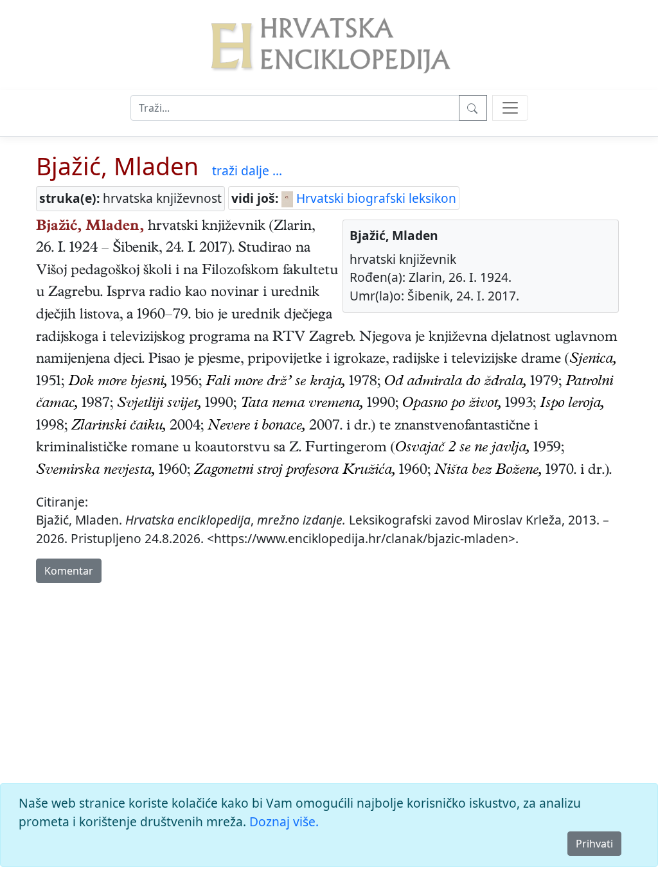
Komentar (68, 571)
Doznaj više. (284, 821)
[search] (510, 108)
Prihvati (594, 844)
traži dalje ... (247, 170)
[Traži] (473, 108)
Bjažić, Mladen (117, 166)
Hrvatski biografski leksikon (374, 198)
